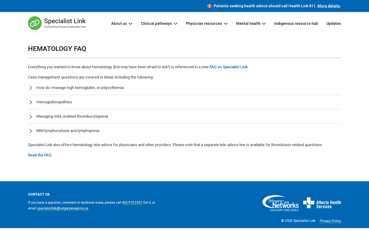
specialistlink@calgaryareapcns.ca (62, 208)
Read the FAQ (39, 155)
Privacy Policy (330, 221)
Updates (334, 23)
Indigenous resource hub (296, 23)
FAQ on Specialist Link (228, 67)
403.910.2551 (132, 202)
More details (329, 6)
